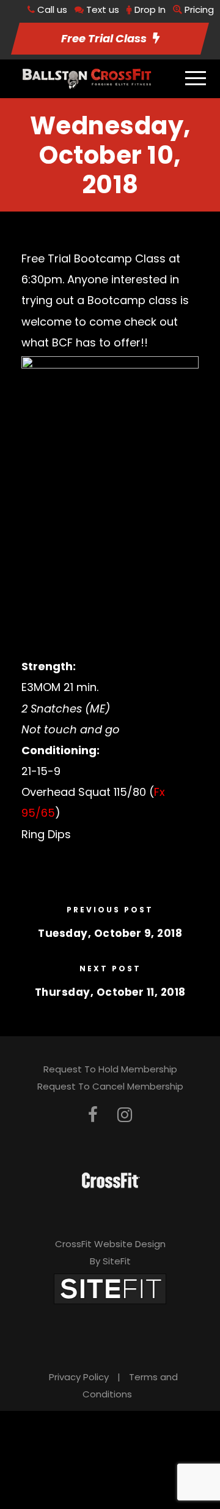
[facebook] (93, 1115)
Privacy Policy (79, 1376)
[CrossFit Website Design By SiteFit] (110, 1288)
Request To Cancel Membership (110, 1086)
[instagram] (124, 1115)
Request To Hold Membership (110, 1069)
